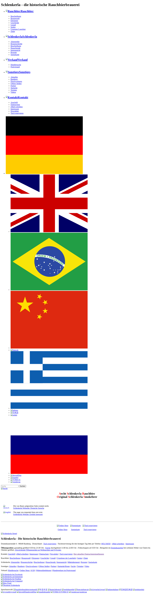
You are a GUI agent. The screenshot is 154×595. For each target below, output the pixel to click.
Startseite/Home (64, 566)
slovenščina (32, 592)
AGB (33, 570)
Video (87, 566)
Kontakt (23, 97)
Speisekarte (15, 55)
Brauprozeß (15, 18)
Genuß (13, 25)
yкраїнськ (83, 592)
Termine (14, 90)
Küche (47, 548)
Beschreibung (16, 16)
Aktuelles (14, 77)
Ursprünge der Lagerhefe (66, 558)
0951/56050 (105, 544)
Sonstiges (24, 72)
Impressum (15, 109)
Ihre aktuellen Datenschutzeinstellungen (89, 554)
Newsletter (15, 111)
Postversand (15, 67)
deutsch (58, 590)
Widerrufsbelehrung (43, 570)
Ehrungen (14, 21)
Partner (13, 86)
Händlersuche (16, 65)
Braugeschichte (16, 44)
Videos (13, 92)
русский (13, 592)
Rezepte (14, 52)
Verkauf (23, 59)
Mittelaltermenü (74, 562)
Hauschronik (15, 48)
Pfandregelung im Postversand (64, 570)
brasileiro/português (29, 590)
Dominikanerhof (117, 548)
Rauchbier (27, 11)
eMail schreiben (17, 107)
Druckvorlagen (16, 81)
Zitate (13, 31)
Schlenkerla (29, 36)
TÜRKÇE (65, 592)
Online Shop (62, 530)
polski (142, 590)
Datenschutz (15, 105)
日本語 (130, 590)
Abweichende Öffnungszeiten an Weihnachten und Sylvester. (38, 550)
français (86, 590)
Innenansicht (15, 50)
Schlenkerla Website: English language (28, 514)
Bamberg (14, 79)
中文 (45, 590)
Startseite (14, 88)
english (72, 590)
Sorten (13, 27)
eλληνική (101, 590)
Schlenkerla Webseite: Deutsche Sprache (28, 508)
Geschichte (15, 23)
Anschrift (14, 102)
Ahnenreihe (15, 42)
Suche (73, 566)
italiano (116, 590)
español (47, 592)
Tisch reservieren (17, 113)
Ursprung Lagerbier (18, 29)
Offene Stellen (16, 84)
